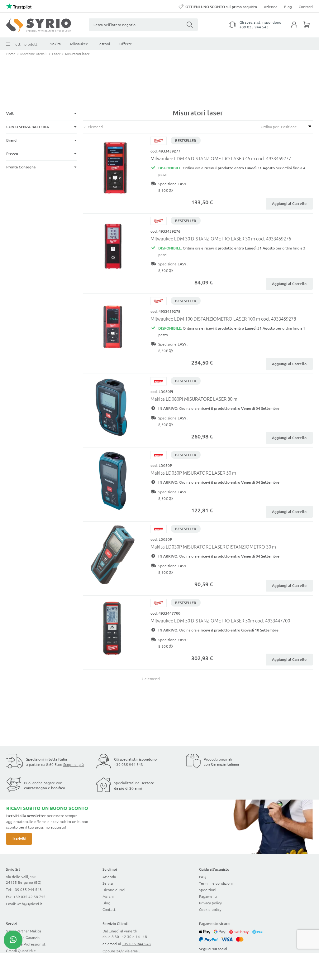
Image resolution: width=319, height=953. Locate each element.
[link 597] (13, 940)
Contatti (306, 6)
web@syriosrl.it (29, 903)
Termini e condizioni (216, 883)
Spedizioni (207, 889)
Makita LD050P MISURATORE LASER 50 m (193, 472)
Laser (56, 53)
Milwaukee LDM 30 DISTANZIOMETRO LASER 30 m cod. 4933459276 (220, 238)
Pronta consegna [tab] (21, 167)
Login (297, 28)
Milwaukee (79, 43)
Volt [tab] (10, 113)
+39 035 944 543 (254, 26)
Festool (104, 43)
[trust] (18, 6)
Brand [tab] (11, 140)
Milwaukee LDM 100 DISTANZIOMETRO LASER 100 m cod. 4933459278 (223, 318)
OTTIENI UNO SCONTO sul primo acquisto (221, 6)
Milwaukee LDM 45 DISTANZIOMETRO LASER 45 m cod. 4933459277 (220, 158)
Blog (288, 6)
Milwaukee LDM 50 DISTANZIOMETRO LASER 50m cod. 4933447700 (220, 620)
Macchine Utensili (34, 53)
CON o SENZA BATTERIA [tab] (27, 126)
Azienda (270, 6)
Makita (55, 43)
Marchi (108, 896)
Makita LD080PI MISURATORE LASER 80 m (193, 398)
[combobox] (143, 24)
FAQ (202, 876)
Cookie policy (210, 909)
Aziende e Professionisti (26, 943)
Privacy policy (210, 902)
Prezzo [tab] (12, 153)
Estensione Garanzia (23, 937)
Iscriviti (19, 838)
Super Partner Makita (23, 930)
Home (11, 53)
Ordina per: (270, 126)
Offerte (125, 43)
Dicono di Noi (113, 889)
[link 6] (38, 25)
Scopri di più (73, 764)
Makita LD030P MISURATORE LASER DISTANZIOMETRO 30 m (213, 546)
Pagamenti (208, 896)
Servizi (107, 883)
